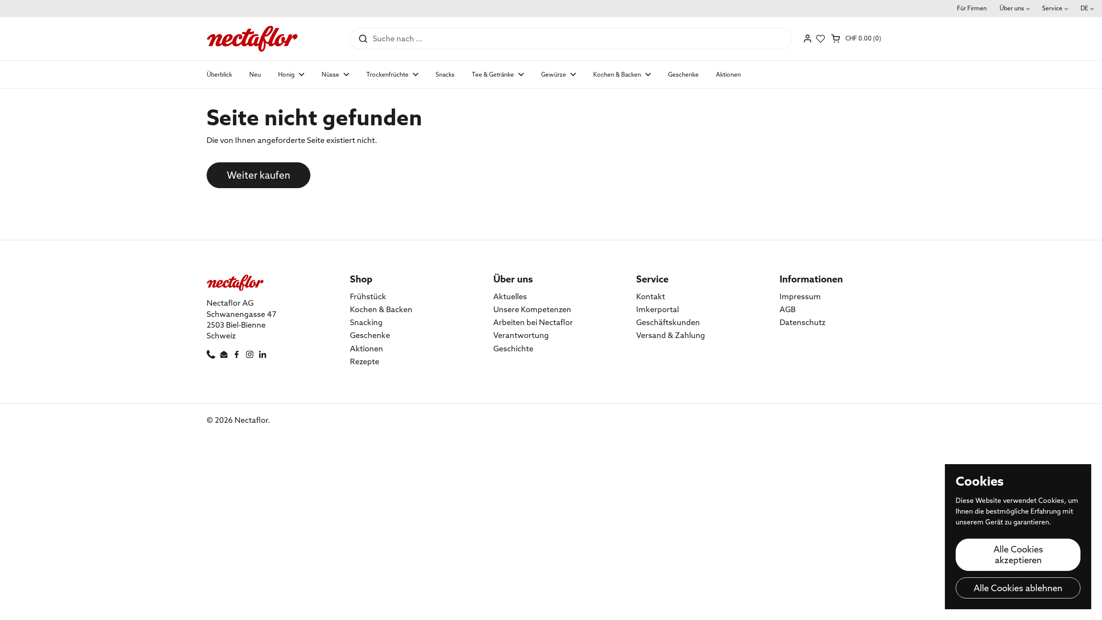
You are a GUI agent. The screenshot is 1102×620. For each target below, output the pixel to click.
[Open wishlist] (820, 38)
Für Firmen (972, 8)
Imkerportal (657, 309)
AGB (788, 309)
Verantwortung (521, 335)
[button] (857, 38)
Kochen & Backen (381, 309)
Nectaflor (251, 420)
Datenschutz (802, 322)
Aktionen (366, 348)
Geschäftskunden (668, 322)
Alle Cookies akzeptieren (1018, 554)
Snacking (366, 322)
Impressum (800, 296)
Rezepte (364, 361)
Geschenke (370, 335)
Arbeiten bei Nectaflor (533, 322)
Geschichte (513, 348)
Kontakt (650, 296)
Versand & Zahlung (670, 335)
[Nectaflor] (252, 39)
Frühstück (368, 296)
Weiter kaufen (258, 175)
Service (1052, 8)
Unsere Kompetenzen (532, 309)
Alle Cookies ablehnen (1018, 588)
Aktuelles (510, 296)
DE (1084, 8)
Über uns (1012, 8)
